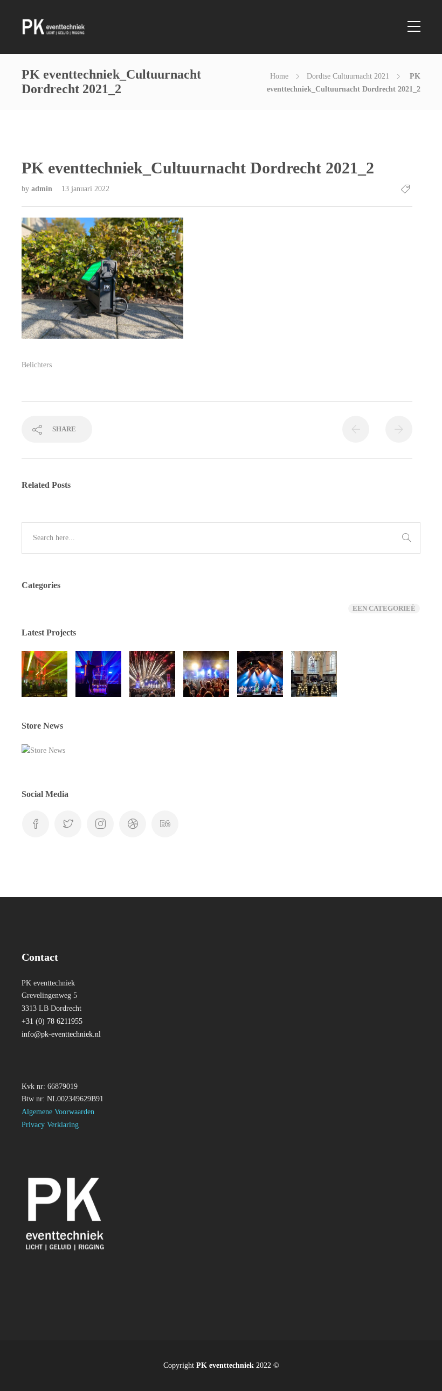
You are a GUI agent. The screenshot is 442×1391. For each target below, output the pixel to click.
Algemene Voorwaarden (58, 1112)
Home (279, 76)
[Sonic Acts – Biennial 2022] (44, 674)
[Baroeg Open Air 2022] (98, 674)
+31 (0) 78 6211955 (52, 1021)
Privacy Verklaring (50, 1125)
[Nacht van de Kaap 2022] (206, 674)
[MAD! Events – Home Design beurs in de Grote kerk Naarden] (314, 674)
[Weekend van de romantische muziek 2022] (260, 674)
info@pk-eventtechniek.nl (61, 1034)
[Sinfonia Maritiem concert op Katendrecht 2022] (152, 674)
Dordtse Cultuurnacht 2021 (348, 76)
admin (42, 189)
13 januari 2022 (85, 189)
